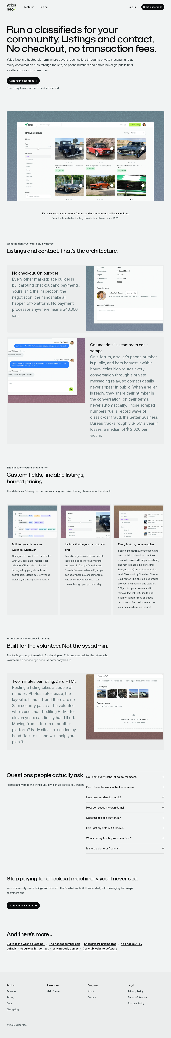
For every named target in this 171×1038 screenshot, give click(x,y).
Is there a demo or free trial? (103, 848)
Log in (132, 7)
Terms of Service (137, 997)
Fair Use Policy (136, 1003)
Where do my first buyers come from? (109, 838)
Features (29, 7)
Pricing (44, 7)
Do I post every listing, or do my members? (111, 777)
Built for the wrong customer (26, 943)
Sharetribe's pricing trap (100, 943)
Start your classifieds (21, 80)
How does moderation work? (103, 797)
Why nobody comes (66, 948)
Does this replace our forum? (103, 817)
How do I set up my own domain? (106, 807)
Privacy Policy (135, 991)
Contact (92, 997)
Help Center (53, 991)
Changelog (13, 1009)
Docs (9, 1003)
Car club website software (100, 948)
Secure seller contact (34, 948)
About (91, 991)
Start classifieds (152, 7)
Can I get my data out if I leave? (105, 828)
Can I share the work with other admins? (110, 787)
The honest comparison (64, 943)
